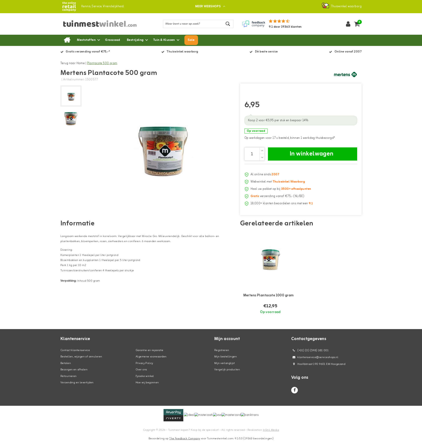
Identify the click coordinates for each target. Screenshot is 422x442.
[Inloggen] (348, 24)
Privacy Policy (144, 363)
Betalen (65, 363)
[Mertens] (345, 74)
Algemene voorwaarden (151, 356)
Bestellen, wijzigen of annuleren (81, 356)
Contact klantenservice (75, 350)
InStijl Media (271, 430)
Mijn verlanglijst (224, 363)
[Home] (67, 40)
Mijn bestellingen (225, 356)
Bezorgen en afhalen (73, 369)
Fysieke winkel (145, 376)
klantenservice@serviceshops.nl (317, 357)
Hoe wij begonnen (147, 382)
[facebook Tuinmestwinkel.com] (294, 390)
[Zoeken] (228, 24)
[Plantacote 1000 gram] (270, 259)
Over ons (141, 369)
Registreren (221, 350)
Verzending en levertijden (77, 382)
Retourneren (68, 376)
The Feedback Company (184, 438)
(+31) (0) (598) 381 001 (313, 350)
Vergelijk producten (227, 369)
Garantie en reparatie (150, 350)
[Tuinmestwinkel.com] (69, 6)
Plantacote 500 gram (102, 63)
